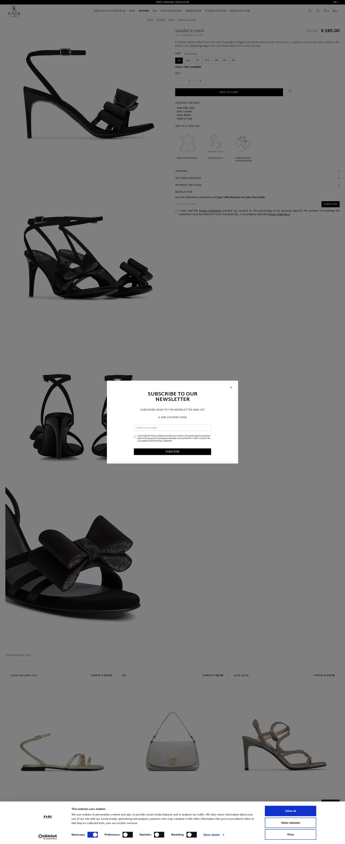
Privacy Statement (157, 436)
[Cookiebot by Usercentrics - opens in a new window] (47, 837)
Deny (290, 834)
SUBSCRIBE (173, 451)
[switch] (128, 835)
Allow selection (290, 822)
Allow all (290, 810)
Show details (211, 834)
